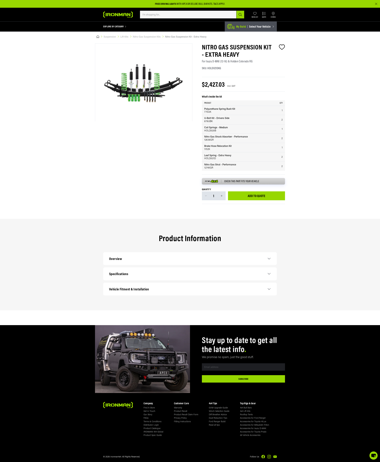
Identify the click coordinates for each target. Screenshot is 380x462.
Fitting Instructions (182, 421)
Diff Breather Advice (218, 414)
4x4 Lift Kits (245, 411)
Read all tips (214, 424)
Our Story (148, 414)
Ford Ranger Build (217, 421)
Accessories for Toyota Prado (253, 431)
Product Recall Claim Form (186, 414)
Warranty (178, 407)
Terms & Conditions (152, 421)
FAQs (146, 417)
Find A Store (149, 407)
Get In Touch (149, 411)
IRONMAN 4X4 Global (153, 431)
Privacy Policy (180, 417)
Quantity (206, 189)
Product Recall (180, 411)
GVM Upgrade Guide (218, 407)
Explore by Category (113, 26)
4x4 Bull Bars (246, 407)
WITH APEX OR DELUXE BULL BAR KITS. (184, 3)
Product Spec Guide (153, 435)
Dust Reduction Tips (218, 417)
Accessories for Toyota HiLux (253, 421)
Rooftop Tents (246, 414)
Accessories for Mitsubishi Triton (254, 424)
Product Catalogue (152, 428)
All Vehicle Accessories (250, 435)
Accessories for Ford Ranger (253, 417)
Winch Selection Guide (219, 411)
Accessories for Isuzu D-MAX (253, 428)
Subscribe (243, 378)
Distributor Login (151, 424)
